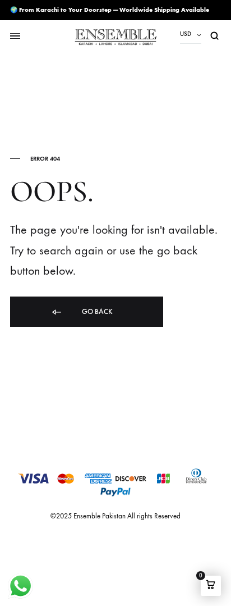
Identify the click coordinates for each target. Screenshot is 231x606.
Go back (96, 311)
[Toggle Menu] (15, 36)
